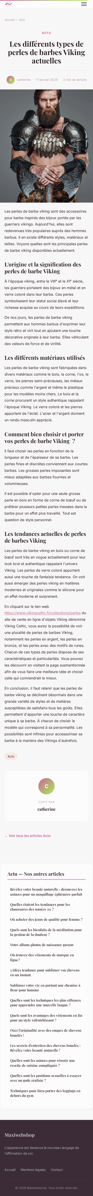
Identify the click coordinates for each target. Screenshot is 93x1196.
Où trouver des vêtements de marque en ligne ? (42, 957)
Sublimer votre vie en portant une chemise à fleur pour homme (45, 987)
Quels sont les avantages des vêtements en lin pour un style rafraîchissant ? (46, 1017)
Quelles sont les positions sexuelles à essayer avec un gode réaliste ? (45, 1078)
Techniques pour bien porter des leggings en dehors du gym (45, 1093)
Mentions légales (33, 1170)
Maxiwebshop (20, 1134)
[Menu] (83, 4)
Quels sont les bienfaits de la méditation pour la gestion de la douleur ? (46, 932)
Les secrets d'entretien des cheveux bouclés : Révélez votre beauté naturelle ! (45, 1047)
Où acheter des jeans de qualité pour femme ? (46, 919)
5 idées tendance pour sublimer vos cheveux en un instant (45, 972)
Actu (22, 20)
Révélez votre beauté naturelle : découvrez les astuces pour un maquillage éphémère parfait (46, 891)
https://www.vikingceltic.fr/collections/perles (43, 613)
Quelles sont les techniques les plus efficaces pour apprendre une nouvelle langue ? (45, 1002)
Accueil (10, 20)
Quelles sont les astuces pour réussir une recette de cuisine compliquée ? (42, 1062)
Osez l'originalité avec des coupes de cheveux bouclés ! (45, 1032)
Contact (57, 1170)
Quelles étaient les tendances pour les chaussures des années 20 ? (40, 906)
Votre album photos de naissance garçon (41, 944)
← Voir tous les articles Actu (28, 836)
